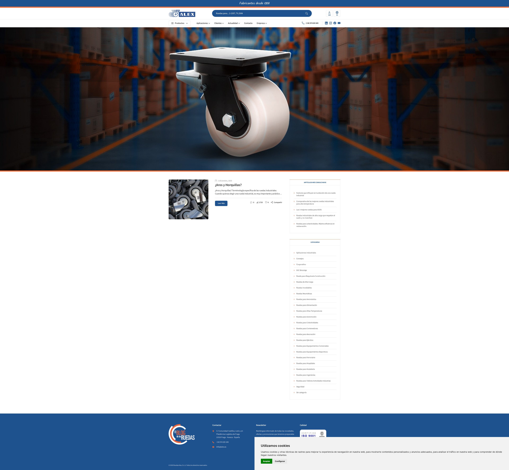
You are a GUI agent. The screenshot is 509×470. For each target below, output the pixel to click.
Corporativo (301, 264)
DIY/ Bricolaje (301, 270)
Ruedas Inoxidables (304, 288)
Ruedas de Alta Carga (304, 282)
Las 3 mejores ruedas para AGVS (308, 209)
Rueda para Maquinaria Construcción (310, 276)
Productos (179, 23)
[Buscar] (308, 13)
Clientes (218, 23)
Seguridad (300, 386)
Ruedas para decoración (305, 334)
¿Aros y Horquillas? (228, 185)
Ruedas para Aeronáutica (306, 299)
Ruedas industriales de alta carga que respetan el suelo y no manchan (315, 216)
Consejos (300, 258)
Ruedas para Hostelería (305, 369)
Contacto (248, 23)
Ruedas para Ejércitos (304, 340)
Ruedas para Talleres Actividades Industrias (313, 381)
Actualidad (233, 23)
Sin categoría (301, 392)
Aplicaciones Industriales (306, 253)
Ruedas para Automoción (306, 317)
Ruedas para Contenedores (307, 328)
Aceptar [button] (266, 461)
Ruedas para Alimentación (306, 305)
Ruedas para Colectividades (307, 322)
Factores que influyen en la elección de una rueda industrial (315, 194)
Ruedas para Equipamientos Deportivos (312, 352)
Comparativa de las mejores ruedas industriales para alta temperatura (315, 202)
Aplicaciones (202, 23)
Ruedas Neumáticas (304, 293)
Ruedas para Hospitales (305, 363)
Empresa (261, 23)
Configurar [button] (280, 461)
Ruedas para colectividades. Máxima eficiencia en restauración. (315, 225)
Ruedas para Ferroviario (305, 357)
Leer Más (221, 203)
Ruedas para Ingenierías (305, 375)
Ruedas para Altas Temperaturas (309, 311)
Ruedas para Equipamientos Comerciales (312, 346)
